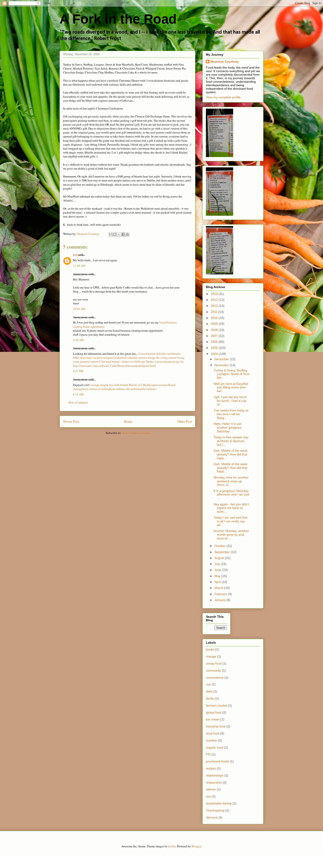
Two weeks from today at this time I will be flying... (231, 414)
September (222, 552)
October (220, 546)
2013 (215, 299)
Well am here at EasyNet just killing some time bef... (231, 387)
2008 (215, 330)
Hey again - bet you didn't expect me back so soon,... (231, 507)
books (210, 649)
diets (209, 691)
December (222, 359)
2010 (215, 318)
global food (213, 712)
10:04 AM (79, 309)
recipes (211, 768)
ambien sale (123, 389)
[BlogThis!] (115, 234)
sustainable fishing (219, 803)
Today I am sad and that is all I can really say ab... (230, 521)
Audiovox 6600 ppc (133, 362)
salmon (211, 789)
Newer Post (71, 421)
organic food (214, 747)
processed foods (217, 761)
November (222, 365)
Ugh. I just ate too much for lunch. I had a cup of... (230, 400)
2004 (215, 354)
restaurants (214, 782)
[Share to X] (119, 234)
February (221, 594)
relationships (214, 775)
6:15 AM (78, 394)
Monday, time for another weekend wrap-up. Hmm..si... (231, 481)
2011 (214, 312)
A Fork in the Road (118, 19)
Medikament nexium (155, 385)
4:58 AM (78, 340)
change (211, 656)
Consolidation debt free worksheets (159, 354)
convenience (214, 677)
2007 (215, 336)
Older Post (184, 421)
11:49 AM (79, 266)
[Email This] (111, 234)
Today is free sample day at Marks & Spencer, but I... (231, 440)
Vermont (212, 817)
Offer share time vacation (88, 358)
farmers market (216, 705)
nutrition (211, 740)
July (217, 564)
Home (128, 421)
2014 (215, 294)
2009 (215, 323)
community (213, 670)
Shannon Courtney (224, 61)
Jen (75, 254)
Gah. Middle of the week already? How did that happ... (230, 454)
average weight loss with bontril (109, 385)
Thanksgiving (215, 810)
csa (208, 684)
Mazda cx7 (135, 385)
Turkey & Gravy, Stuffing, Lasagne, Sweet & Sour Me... (232, 374)
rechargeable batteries (143, 389)
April (217, 582)
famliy (210, 698)
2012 (215, 305)
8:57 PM (78, 371)
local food (212, 733)
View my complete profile (223, 97)
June (218, 570)
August (219, 558)
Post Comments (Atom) (135, 433)
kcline (172, 846)
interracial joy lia (173, 362)
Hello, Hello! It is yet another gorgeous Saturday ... (228, 427)
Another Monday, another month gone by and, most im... (231, 534)
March (219, 588)
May (217, 576)
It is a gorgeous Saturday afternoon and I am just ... (231, 494)
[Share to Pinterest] (127, 234)
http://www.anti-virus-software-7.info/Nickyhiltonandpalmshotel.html (114, 366)
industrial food (215, 726)
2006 (215, 341)
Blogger (196, 846)
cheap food (213, 663)
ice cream (213, 719)
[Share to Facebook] (123, 234)
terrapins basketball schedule (120, 358)
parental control (89, 362)
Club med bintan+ (110, 362)
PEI (208, 754)
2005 (215, 347)
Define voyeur (154, 362)
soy (208, 796)
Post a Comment (78, 402)
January (220, 600)
